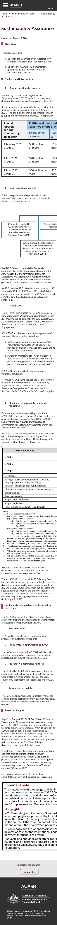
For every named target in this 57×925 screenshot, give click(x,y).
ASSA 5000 (27, 314)
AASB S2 (21, 267)
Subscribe (29, 871)
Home (4, 13)
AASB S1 (25, 276)
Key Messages (17, 628)
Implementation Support (24, 13)
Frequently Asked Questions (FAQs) (29, 644)
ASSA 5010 (26, 423)
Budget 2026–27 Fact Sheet (27, 720)
